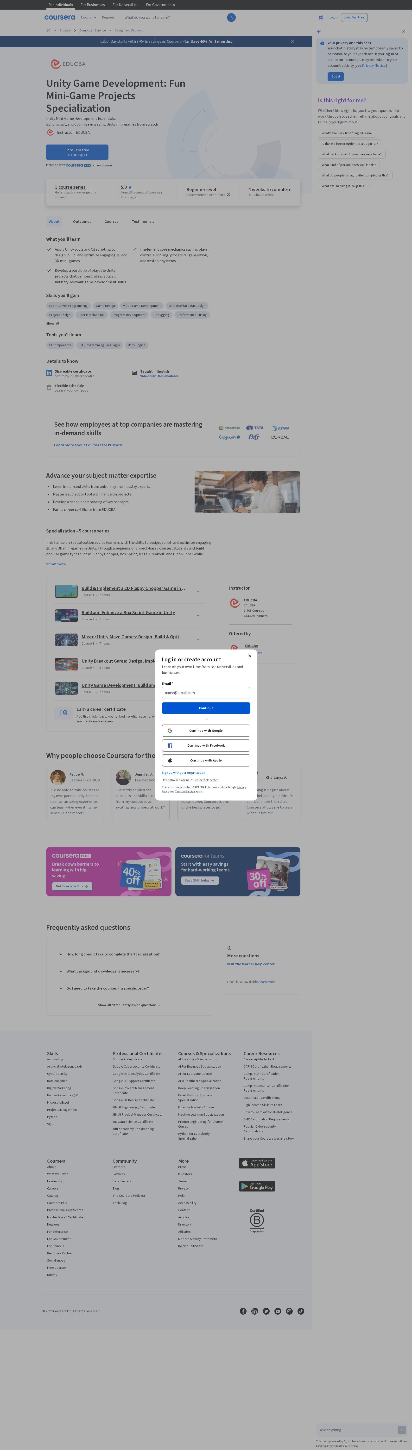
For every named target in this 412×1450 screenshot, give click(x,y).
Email (168, 683)
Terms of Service (185, 792)
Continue (206, 708)
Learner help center (206, 780)
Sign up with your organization (183, 772)
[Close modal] (250, 656)
